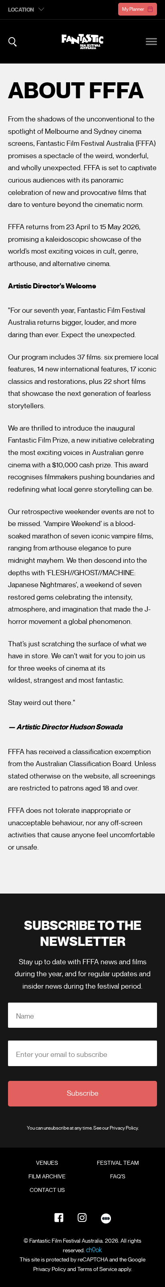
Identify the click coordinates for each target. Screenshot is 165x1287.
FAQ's (117, 1177)
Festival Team (118, 1163)
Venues (47, 1163)
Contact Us (47, 1190)
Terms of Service (97, 1269)
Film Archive (47, 1177)
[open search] (12, 41)
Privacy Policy (124, 1128)
